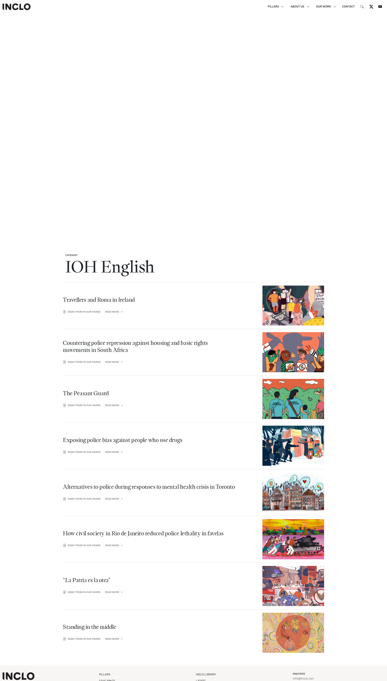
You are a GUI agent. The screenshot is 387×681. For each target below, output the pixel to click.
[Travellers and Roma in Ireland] (193, 304)
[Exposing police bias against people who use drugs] (193, 444)
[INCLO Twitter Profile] (371, 6)
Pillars (104, 674)
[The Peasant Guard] (193, 397)
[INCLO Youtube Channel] (380, 6)
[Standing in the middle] (193, 631)
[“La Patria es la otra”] (193, 584)
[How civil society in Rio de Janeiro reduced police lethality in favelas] (193, 537)
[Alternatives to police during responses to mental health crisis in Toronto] (193, 491)
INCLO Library (206, 674)
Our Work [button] (324, 6)
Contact (348, 6)
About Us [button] (298, 6)
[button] (362, 6)
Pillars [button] (273, 6)
